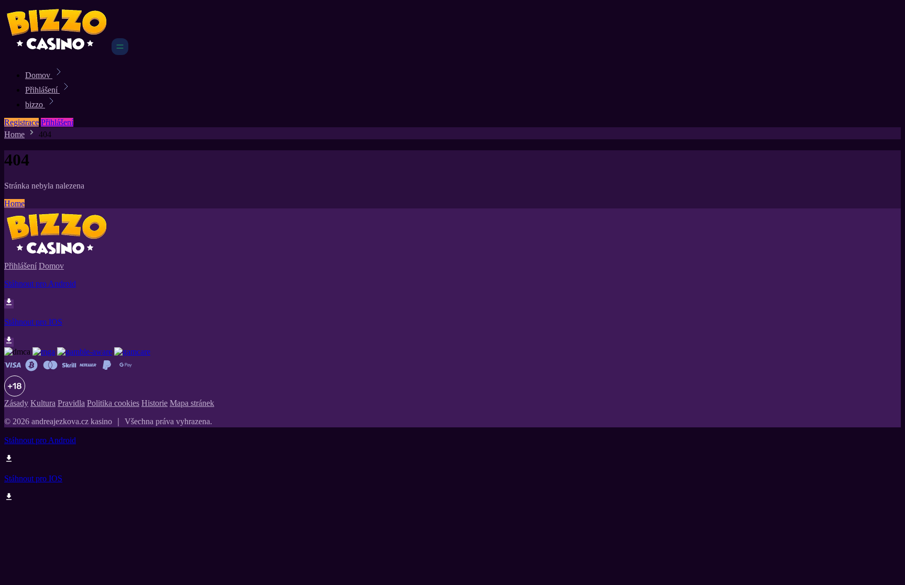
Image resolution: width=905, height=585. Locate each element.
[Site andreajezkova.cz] (56, 52)
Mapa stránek (192, 403)
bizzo (35, 104)
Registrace (21, 122)
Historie (154, 403)
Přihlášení (42, 89)
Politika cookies (113, 403)
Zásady (16, 403)
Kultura (43, 403)
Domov (38, 75)
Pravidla (71, 403)
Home (14, 134)
